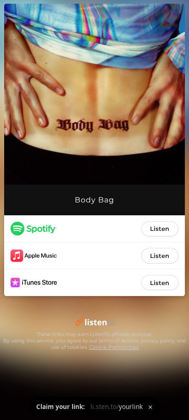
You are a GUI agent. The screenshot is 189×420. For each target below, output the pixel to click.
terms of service (119, 340)
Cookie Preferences (114, 347)
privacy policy (157, 340)
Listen (159, 228)
